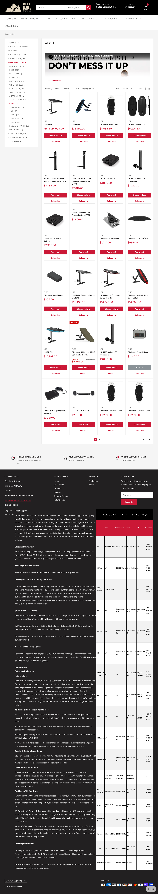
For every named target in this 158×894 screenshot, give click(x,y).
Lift (45, 121)
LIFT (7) (14, 111)
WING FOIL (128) (16, 85)
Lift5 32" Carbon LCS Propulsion (136, 179)
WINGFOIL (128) (15, 58)
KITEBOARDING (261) (17, 133)
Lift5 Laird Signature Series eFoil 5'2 (83, 296)
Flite (102, 235)
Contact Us (93, 481)
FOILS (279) (14, 70)
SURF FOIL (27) (15, 96)
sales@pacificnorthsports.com (18, 500)
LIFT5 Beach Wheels (80, 411)
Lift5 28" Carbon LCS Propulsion (108, 353)
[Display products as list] (149, 89)
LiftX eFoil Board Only (109, 124)
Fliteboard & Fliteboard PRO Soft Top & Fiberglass (83, 353)
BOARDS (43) (14, 77)
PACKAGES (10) (17, 107)
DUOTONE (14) (17, 119)
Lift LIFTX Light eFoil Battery (52, 239)
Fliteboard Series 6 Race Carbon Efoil (138, 296)
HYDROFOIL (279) (16, 62)
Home (7, 34)
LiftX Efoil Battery (107, 178)
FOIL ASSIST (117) (15, 54)
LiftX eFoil (76, 124)
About (91, 485)
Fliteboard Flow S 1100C (138, 238)
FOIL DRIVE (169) (18, 122)
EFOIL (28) (14, 104)
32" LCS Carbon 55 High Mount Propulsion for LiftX (55, 179)
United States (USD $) (14, 881)
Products (58, 489)
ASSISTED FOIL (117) (17, 100)
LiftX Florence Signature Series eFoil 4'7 (110, 296)
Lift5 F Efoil (48, 352)
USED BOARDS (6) (16, 81)
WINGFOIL (76, 19)
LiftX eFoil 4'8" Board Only (111, 411)
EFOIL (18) (12, 51)
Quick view (55, 141)
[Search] (88, 7)
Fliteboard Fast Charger (109, 238)
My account (129, 7)
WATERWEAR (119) (16, 137)
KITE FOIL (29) (15, 89)
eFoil (13, 34)
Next (145, 440)
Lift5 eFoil (48, 124)
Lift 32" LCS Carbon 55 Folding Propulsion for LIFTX (81, 181)
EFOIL (44, 19)
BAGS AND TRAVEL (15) (19, 126)
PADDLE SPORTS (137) (18, 47)
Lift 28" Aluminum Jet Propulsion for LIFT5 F (81, 213)
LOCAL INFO (10, 26)
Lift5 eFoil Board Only (137, 124)
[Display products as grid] (145, 89)
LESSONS (9, 19)
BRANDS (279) (15, 66)
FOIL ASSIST (59, 19)
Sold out (139, 368)
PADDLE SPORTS (27, 19)
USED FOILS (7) (15, 74)
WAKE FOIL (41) (15, 92)
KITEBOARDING (112, 19)
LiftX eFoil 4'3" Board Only (139, 411)
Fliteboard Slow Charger (54, 295)
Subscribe (128, 502)
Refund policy (60, 500)
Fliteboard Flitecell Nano (138, 352)
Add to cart (55, 195)
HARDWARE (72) (16, 130)
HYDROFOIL (93, 19)
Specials (57, 492)
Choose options (55, 135)
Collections (59, 485)
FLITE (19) (15, 115)
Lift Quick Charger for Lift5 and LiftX (55, 412)
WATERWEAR (132, 19)
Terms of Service (61, 496)
